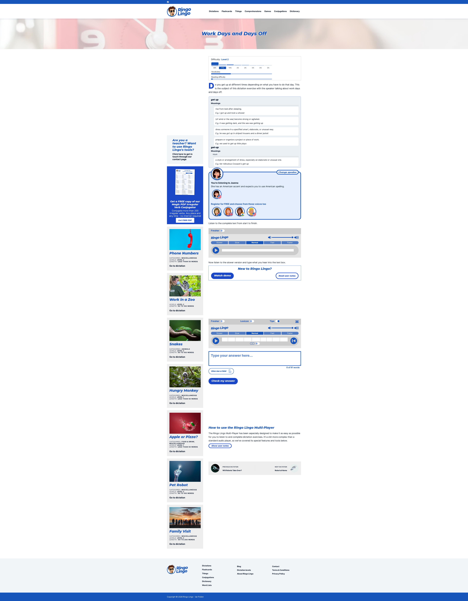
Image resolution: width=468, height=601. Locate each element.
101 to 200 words (186, 540)
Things (238, 11)
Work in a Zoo (182, 300)
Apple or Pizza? (183, 437)
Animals (186, 349)
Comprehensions (253, 11)
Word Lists (207, 585)
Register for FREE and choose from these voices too (238, 204)
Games (267, 11)
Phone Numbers (184, 253)
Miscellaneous (189, 258)
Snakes (175, 344)
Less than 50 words (188, 261)
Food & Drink (188, 442)
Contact (275, 566)
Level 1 (180, 397)
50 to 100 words (186, 306)
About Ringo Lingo (245, 574)
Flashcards (227, 11)
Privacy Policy (278, 574)
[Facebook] (168, 2)
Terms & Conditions (280, 570)
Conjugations (280, 11)
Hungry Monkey (183, 390)
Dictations (214, 11)
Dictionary (295, 11)
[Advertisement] (255, 299)
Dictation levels (244, 570)
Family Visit (180, 531)
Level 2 (225, 59)
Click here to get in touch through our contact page (182, 157)
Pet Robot (178, 485)
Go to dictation (177, 266)
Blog (239, 566)
